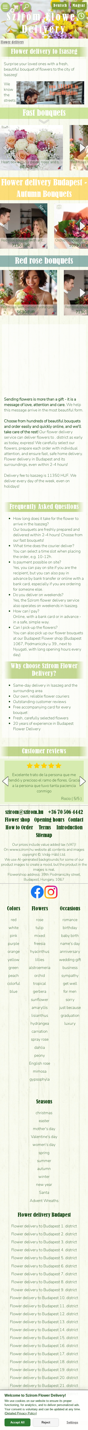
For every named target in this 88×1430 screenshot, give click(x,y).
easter (44, 1120)
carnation (40, 1031)
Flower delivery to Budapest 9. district (44, 1289)
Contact (75, 820)
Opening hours (49, 820)
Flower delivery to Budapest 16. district (44, 1345)
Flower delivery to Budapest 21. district (44, 1385)
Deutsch (60, 5)
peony (39, 1055)
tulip (40, 927)
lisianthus (39, 1015)
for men (69, 991)
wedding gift (70, 959)
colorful (13, 983)
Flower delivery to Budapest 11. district (44, 1306)
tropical (39, 983)
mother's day (44, 1128)
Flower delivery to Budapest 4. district (44, 1250)
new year (44, 1184)
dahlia (39, 1047)
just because (70, 1007)
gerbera (39, 991)
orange (14, 951)
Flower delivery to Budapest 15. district (44, 1337)
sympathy (70, 975)
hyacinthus (39, 951)
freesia (39, 943)
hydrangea (39, 1023)
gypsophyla (40, 1079)
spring (44, 1152)
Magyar (79, 5)
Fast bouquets (44, 113)
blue (13, 991)
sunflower (39, 999)
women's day (44, 1144)
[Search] (26, 7)
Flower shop (17, 820)
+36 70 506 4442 (65, 812)
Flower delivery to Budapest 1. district (44, 1226)
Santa (44, 1192)
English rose (39, 1063)
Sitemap (44, 835)
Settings (72, 1422)
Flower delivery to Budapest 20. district (44, 1377)
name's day (70, 943)
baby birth (70, 935)
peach (13, 975)
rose (39, 919)
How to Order (19, 827)
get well (70, 983)
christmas (44, 1112)
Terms (45, 827)
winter (44, 1176)
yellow (13, 959)
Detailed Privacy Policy (20, 1413)
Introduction (69, 827)
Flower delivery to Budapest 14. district (44, 1329)
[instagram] (51, 892)
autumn (44, 1168)
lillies (39, 959)
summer (44, 1160)
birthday (70, 927)
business (70, 967)
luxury (70, 1023)
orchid (39, 975)
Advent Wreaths (44, 1200)
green (14, 967)
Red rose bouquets (44, 261)
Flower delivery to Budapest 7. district (44, 1274)
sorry (70, 999)
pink (13, 935)
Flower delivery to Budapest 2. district (44, 1234)
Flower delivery (12, 42)
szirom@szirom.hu (24, 812)
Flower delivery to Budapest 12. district (44, 1314)
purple (13, 943)
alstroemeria (39, 967)
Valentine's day (44, 1136)
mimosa (39, 1071)
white (14, 927)
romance (70, 919)
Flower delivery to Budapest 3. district (44, 1242)
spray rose (40, 1039)
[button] (83, 148)
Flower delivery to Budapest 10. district (44, 1297)
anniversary (70, 951)
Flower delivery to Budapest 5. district (44, 1257)
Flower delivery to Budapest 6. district (44, 1266)
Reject (46, 1422)
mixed (39, 935)
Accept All (17, 1422)
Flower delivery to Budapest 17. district (44, 1353)
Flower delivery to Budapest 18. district (44, 1361)
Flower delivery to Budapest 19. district (44, 1369)
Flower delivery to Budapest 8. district (44, 1282)
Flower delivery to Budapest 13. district (44, 1321)
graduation (70, 1015)
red (13, 919)
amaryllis (40, 1007)
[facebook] (37, 892)
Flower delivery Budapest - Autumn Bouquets (44, 188)
